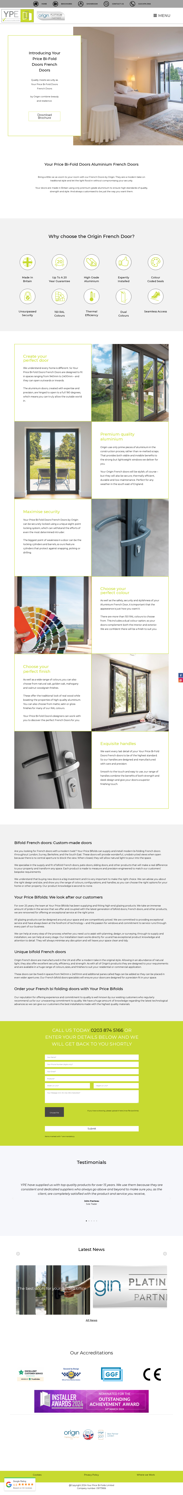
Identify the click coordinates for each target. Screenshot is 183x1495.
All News (91, 1320)
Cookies (37, 1474)
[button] (86, 1220)
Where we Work (146, 1474)
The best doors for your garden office (51, 1288)
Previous (18, 1254)
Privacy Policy (91, 1474)
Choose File (54, 1113)
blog (53, 1294)
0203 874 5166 (107, 1030)
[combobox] (92, 1078)
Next (165, 1254)
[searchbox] (92, 1079)
